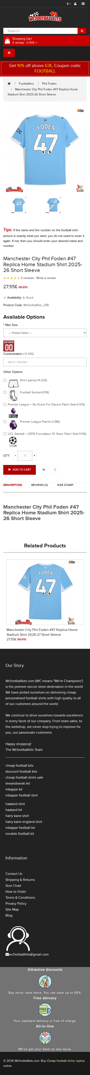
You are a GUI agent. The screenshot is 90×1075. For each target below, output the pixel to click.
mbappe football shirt (21, 795)
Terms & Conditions (20, 897)
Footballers (26, 84)
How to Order (15, 891)
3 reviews (27, 278)
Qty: (6, 456)
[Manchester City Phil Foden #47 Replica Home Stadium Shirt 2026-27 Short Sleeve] (45, 592)
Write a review (46, 278)
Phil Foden (49, 84)
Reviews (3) (39, 485)
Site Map (12, 909)
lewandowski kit (17, 783)
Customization (12, 354)
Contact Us (13, 874)
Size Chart (65, 485)
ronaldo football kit (19, 833)
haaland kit (13, 810)
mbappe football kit (20, 828)
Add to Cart (22, 469)
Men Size (11, 325)
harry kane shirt (17, 816)
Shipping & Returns (20, 880)
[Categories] (9, 53)
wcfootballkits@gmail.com (29, 954)
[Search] (82, 31)
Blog (8, 915)
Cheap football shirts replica (66, 1061)
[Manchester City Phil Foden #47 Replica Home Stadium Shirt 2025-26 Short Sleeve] (45, 150)
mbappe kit (13, 789)
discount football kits (21, 771)
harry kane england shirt (23, 822)
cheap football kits (19, 765)
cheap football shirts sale (24, 777)
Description (12, 485)
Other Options (13, 372)
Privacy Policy (15, 903)
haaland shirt (15, 804)
